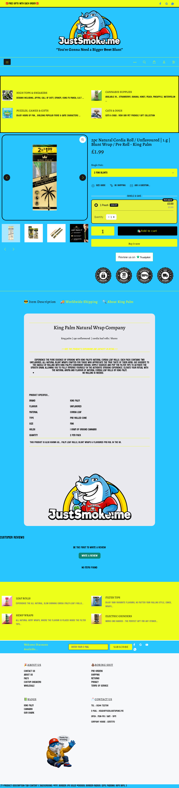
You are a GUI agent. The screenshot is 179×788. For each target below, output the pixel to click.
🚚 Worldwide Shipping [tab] (79, 301)
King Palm (29, 705)
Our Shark (29, 713)
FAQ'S (26, 678)
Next (82, 177)
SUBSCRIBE (121, 647)
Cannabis (28, 709)
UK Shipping (120, 185)
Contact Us (29, 671)
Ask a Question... (142, 185)
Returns (95, 678)
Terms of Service (99, 686)
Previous (6, 177)
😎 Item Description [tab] (40, 301)
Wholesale (29, 686)
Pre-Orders (97, 671)
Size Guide (100, 185)
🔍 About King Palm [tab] (118, 301)
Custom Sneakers (32, 682)
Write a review (90, 555)
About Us (28, 675)
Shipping (95, 675)
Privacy (95, 682)
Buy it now (134, 243)
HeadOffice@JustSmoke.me (111, 711)
